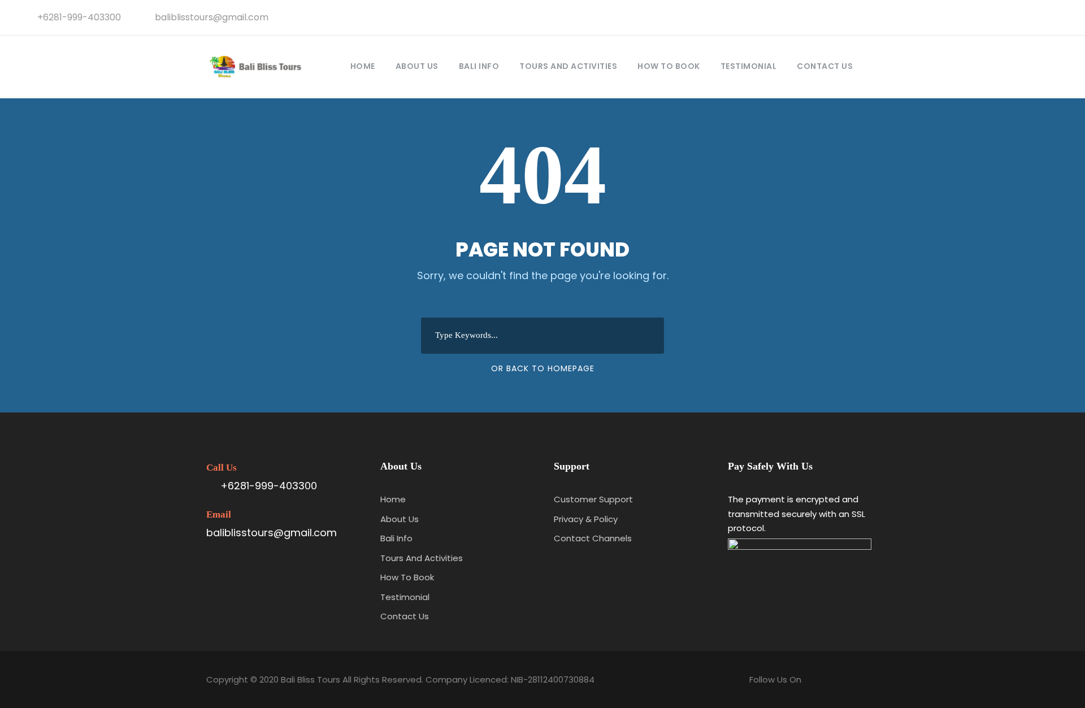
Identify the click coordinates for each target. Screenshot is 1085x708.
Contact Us (825, 66)
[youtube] (1040, 17)
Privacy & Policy (586, 519)
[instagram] (1059, 17)
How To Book (668, 66)
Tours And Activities (568, 66)
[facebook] (1003, 17)
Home (362, 66)
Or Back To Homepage (542, 368)
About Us (417, 66)
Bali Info (479, 66)
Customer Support (593, 499)
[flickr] (1021, 17)
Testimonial (749, 66)
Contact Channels (593, 538)
